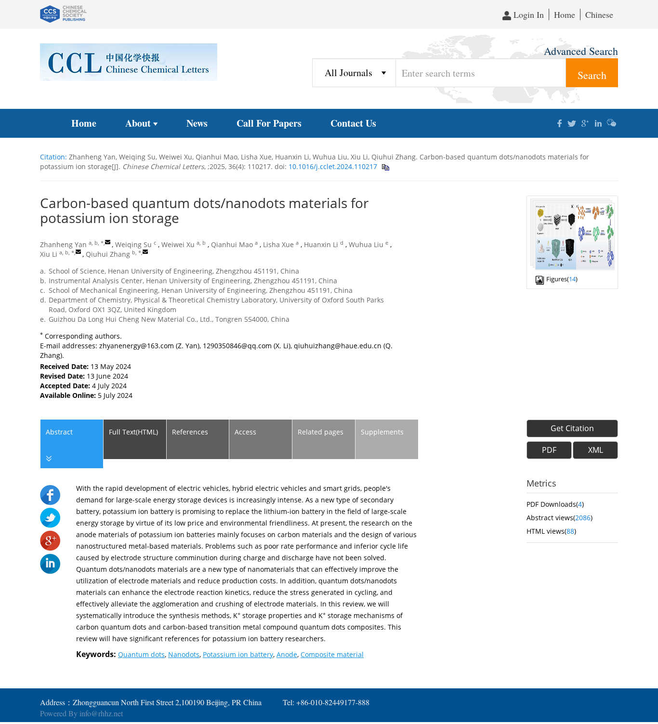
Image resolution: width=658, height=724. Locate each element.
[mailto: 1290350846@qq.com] (78, 251)
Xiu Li (48, 254)
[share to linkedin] (50, 562)
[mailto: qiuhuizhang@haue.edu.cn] (145, 251)
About (138, 123)
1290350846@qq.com (237, 345)
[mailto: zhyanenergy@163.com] (107, 242)
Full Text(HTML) (133, 431)
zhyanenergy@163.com (136, 345)
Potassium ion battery (238, 654)
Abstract (59, 431)
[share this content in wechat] (611, 122)
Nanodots (183, 654)
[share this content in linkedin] (598, 122)
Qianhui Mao (232, 244)
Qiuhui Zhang (108, 254)
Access (245, 431)
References (190, 431)
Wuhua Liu (366, 244)
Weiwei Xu (178, 244)
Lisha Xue (278, 244)
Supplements (382, 431)
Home (564, 14)
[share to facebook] (50, 494)
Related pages (320, 431)
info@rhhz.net (101, 713)
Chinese (599, 14)
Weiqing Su (133, 244)
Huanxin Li (321, 244)
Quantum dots (141, 654)
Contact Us (353, 123)
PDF (549, 450)
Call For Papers (269, 123)
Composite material (332, 654)
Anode (286, 654)
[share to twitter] (50, 517)
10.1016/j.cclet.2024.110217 (332, 166)
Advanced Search (581, 51)
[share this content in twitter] (572, 122)
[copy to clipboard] (385, 166)
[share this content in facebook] (559, 122)
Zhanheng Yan (63, 244)
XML (595, 450)
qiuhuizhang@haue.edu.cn (338, 345)
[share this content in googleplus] (585, 122)
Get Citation (572, 428)
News (197, 123)
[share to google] (50, 539)
